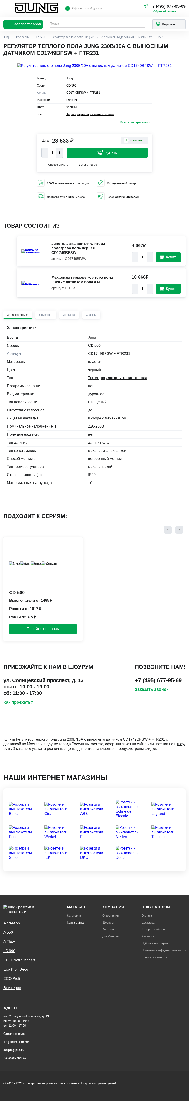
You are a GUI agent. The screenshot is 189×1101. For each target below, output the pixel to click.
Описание (45, 315)
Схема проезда (14, 1033)
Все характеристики (134, 122)
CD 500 (71, 85)
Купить (111, 153)
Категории (74, 915)
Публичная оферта (155, 943)
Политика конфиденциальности (164, 950)
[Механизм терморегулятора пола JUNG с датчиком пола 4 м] (30, 283)
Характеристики (17, 315)
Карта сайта (75, 922)
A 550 (8, 932)
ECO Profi (11, 979)
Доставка (69, 315)
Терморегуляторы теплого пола (90, 114)
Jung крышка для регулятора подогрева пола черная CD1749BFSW (78, 248)
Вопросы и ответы (154, 957)
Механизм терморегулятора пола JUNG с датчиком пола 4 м (82, 279)
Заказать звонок (151, 689)
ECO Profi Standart (19, 960)
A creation (11, 923)
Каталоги (148, 936)
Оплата (147, 915)
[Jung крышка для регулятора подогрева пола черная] (30, 251)
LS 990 (9, 951)
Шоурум (108, 922)
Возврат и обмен (153, 929)
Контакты (108, 929)
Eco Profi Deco (15, 969)
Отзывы (91, 315)
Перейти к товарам (43, 629)
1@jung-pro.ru (13, 1050)
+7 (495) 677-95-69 (168, 6)
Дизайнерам (110, 936)
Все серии (12, 988)
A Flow (9, 942)
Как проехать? (18, 702)
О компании (110, 915)
